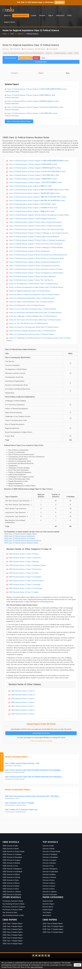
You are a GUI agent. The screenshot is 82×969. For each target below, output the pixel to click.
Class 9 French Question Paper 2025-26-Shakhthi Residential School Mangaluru (33, 770)
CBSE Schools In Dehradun (12, 894)
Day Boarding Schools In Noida (13, 904)
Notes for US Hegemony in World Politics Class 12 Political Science (33, 284)
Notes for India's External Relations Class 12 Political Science (31, 302)
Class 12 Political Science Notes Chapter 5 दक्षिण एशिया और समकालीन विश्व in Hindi (37, 200)
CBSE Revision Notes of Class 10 (23, 695)
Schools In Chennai (49, 877)
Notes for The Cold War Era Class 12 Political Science (28, 323)
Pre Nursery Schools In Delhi (12, 909)
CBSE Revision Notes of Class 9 (22, 698)
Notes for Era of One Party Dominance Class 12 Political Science (32, 309)
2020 (76, 53)
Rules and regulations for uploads (41, 741)
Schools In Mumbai (49, 863)
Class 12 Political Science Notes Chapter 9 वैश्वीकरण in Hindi (30, 186)
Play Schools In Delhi (10, 912)
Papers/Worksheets (21, 15)
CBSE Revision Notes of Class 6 (22, 710)
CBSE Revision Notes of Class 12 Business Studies (27, 565)
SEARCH (60, 2)
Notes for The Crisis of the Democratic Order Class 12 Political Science (35, 320)
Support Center (9, 22)
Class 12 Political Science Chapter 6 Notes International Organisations (34, 262)
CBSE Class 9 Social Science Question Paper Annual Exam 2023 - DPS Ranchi (32, 796)
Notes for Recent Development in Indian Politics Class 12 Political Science (36, 287)
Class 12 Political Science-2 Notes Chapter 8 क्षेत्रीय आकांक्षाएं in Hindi (31, 95)
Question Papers (48, 904)
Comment (14, 73)
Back (43, 58)
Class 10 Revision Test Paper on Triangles (19, 803)
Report (36, 58)
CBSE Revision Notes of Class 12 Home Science (26, 581)
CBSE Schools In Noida (11, 849)
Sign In (50, 15)
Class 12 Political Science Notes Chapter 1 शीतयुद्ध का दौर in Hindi (31, 211)
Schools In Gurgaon (49, 860)
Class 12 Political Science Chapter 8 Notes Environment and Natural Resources (38, 255)
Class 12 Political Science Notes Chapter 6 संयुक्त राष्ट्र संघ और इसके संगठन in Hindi (37, 197)
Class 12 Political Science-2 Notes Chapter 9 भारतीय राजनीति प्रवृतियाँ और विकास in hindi (36, 89)
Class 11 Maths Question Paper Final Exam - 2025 (22, 763)
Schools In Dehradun (50, 894)
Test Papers (47, 912)
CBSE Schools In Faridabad (12, 854)
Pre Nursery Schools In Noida (13, 901)
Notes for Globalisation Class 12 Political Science (27, 305)
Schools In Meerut (49, 883)
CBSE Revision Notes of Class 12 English (23, 592)
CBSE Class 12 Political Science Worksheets (19, 536)
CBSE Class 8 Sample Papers (13, 943)
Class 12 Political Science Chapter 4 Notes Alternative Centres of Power (35, 269)
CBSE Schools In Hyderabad (12, 871)
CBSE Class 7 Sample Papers (13, 941)
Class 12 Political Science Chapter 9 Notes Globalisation (29, 251)
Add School (60, 15)
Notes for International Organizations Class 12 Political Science (32, 298)
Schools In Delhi (48, 846)
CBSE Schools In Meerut (11, 883)
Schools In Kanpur (49, 886)
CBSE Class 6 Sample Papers (13, 938)
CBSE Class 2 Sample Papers (13, 926)
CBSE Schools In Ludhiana (12, 892)
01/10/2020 (16, 49)
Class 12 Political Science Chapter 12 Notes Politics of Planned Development (37, 240)
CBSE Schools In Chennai (11, 877)
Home (5, 34)
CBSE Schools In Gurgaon (12, 860)
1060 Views (41, 49)
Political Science (60, 53)
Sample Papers (48, 909)
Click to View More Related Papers (19, 121)
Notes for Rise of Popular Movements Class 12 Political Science (32, 331)
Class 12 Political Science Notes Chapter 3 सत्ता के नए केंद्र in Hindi (32, 204)
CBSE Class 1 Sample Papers (12, 923)
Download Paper (10, 58)
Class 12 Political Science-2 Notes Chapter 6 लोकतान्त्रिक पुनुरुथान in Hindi (33, 101)
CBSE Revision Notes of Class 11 (23, 691)
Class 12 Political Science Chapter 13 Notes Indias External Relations (34, 236)
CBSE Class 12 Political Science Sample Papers (20, 534)
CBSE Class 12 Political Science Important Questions (22, 540)
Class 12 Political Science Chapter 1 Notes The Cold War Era (31, 280)
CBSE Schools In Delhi (10, 846)
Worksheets (47, 915)
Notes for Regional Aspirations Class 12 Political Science (23, 53)
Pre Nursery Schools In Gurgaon (14, 907)
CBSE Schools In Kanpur (11, 886)
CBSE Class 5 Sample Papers (13, 935)
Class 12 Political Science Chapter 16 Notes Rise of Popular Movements (35, 222)
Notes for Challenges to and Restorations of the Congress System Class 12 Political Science (38, 339)
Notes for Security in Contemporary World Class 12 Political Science (34, 327)
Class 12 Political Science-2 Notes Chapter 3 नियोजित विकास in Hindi (33, 179)
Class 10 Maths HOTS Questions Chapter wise (21, 809)
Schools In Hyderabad (50, 871)
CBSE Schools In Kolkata (11, 874)
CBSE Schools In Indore (11, 889)
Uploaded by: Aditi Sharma (13, 765)
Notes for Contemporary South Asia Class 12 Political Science (31, 334)
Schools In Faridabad (50, 854)
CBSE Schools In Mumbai (11, 863)
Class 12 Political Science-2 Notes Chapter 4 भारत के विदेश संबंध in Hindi (32, 113)
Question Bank (48, 901)
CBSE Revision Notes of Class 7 (22, 706)
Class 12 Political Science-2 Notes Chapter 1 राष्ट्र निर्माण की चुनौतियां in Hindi (35, 182)
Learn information (36, 967)
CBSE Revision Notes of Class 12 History (24, 573)
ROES (69, 15)
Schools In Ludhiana (49, 892)
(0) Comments (28, 49)
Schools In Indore (49, 889)
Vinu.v (6, 49)
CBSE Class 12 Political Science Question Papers (21, 543)
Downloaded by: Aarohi (12, 798)
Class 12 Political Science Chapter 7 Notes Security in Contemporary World (36, 258)
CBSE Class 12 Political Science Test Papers (19, 538)
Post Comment (25, 58)
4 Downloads (53, 49)
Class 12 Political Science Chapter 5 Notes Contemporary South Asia (34, 265)
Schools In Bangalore (50, 869)
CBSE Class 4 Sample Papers (13, 932)
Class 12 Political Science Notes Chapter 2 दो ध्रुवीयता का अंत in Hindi (33, 208)
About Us (7, 15)
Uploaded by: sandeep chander (15, 772)
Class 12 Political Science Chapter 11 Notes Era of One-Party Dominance (35, 244)
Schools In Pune (48, 866)
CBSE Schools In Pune (10, 866)
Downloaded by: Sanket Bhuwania (15, 805)
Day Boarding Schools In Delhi (13, 915)
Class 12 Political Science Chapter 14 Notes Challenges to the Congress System (38, 233)
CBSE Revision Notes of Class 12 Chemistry (25, 558)
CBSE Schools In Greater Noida (13, 851)
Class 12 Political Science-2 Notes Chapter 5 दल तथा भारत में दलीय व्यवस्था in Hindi (35, 107)
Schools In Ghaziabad (50, 857)
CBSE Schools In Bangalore (12, 869)
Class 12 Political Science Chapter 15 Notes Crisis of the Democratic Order (36, 229)
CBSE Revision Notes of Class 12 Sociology (24, 584)
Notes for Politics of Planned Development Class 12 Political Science (34, 294)
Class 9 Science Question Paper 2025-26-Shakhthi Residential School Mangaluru (33, 777)
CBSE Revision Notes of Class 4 (23, 714)
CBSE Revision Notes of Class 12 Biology (24, 561)
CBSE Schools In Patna (11, 880)
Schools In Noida (48, 849)
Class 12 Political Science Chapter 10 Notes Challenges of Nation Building (36, 247)
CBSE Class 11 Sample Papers (53, 929)
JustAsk (33, 15)
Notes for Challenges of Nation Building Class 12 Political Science (33, 316)
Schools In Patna (48, 880)
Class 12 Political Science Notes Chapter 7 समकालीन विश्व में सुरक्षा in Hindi (34, 193)
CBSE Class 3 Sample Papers (13, 929)
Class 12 (20, 34)
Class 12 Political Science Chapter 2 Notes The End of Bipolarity (32, 276)
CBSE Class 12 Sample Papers (53, 932)
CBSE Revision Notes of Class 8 (22, 702)
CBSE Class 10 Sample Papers (53, 926)
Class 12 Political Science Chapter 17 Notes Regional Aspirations (32, 218)
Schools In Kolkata (49, 874)
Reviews (42, 15)
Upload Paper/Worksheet (41, 733)
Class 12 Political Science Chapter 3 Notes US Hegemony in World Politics (36, 273)
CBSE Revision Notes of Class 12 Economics (25, 569)
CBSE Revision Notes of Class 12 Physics (24, 554)
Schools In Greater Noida (51, 851)
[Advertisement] (41, 68)
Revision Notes (48, 907)
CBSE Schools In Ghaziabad (12, 857)
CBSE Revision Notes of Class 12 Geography (25, 577)
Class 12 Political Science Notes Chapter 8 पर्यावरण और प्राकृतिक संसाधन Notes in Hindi (39, 190)
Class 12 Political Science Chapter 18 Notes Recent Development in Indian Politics (39, 215)
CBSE (12, 34)
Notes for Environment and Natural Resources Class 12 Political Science (35, 312)
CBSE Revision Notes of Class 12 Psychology (25, 588)
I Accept (77, 965)
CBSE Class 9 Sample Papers (53, 923)
